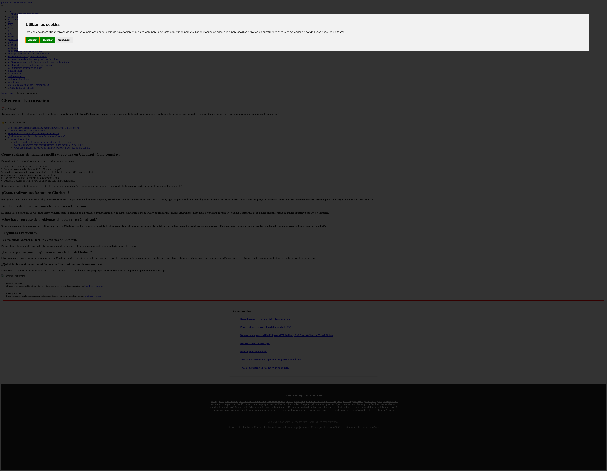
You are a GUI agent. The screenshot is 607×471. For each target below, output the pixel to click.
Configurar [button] (64, 40)
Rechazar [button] (48, 40)
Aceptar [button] (32, 40)
